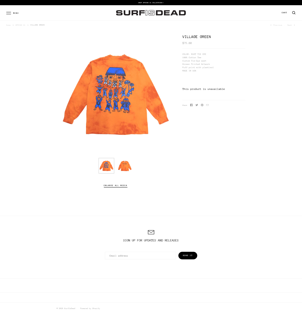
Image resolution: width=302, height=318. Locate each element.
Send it (188, 255)
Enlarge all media (115, 185)
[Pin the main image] (202, 105)
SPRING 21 (20, 25)
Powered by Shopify (90, 308)
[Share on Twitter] (197, 105)
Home (8, 25)
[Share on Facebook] (191, 105)
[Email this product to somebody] (207, 105)
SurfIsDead (69, 308)
